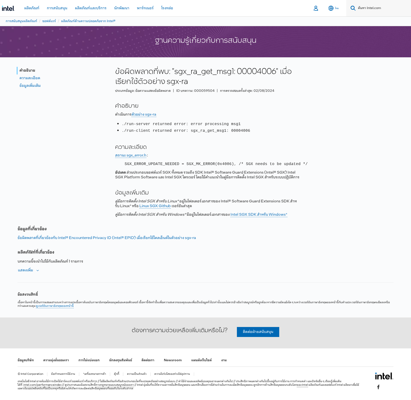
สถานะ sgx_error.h (130, 155)
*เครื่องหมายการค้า (94, 374)
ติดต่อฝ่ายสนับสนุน (258, 331)
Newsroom (173, 360)
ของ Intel (302, 385)
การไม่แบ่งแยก (89, 360)
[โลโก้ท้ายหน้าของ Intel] (384, 376)
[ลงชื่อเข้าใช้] (316, 8)
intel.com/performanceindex (42, 385)
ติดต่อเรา (148, 360)
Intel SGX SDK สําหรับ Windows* (258, 214)
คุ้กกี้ (116, 374)
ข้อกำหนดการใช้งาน (63, 374)
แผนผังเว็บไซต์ (201, 360)
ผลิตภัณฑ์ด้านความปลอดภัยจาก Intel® (88, 21)
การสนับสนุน (57, 8)
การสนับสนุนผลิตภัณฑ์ (21, 21)
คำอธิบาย (27, 70)
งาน (224, 360)
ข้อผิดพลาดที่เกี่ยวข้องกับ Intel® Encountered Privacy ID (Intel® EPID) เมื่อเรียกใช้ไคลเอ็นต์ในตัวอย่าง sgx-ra (107, 237)
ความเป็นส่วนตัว (137, 374)
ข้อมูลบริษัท (26, 360)
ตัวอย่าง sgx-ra (144, 114)
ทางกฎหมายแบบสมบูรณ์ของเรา (115, 385)
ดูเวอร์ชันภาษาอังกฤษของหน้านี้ (55, 306)
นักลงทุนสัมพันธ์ (120, 360)
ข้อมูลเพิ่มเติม (30, 85)
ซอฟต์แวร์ (49, 21)
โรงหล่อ (167, 8)
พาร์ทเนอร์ (145, 8)
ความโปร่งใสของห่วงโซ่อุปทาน (172, 374)
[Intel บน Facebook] (378, 387)
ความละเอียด (30, 78)
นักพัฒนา (121, 8)
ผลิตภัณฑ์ (31, 8)
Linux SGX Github (155, 206)
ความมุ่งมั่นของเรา (56, 360)
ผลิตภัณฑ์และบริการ (91, 8)
